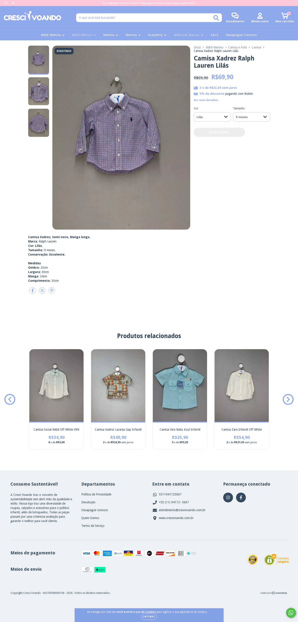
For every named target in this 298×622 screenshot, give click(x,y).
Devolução (88, 502)
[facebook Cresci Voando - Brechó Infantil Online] (12, 3)
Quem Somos (90, 518)
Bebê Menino (82, 35)
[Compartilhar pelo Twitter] (42, 292)
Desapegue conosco (94, 510)
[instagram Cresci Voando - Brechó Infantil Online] (6, 3)
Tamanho (239, 108)
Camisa (256, 47)
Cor (196, 108)
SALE (215, 35)
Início (197, 47)
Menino (132, 35)
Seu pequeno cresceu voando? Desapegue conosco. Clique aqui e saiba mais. (149, 3)
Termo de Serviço (92, 525)
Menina (109, 35)
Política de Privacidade (96, 494)
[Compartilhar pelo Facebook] (33, 292)
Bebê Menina (51, 35)
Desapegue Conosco (241, 35)
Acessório (156, 35)
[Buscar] (216, 18)
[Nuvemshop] (274, 593)
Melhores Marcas (187, 35)
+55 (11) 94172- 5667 (174, 502)
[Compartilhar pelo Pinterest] (51, 292)
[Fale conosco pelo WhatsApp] (291, 613)
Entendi (149, 616)
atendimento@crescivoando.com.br (182, 510)
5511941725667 (170, 494)
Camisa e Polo (237, 47)
